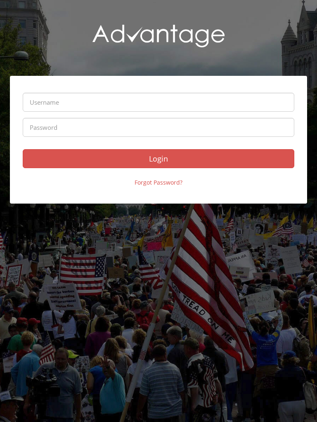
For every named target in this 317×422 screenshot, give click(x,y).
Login (158, 159)
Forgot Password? (158, 182)
